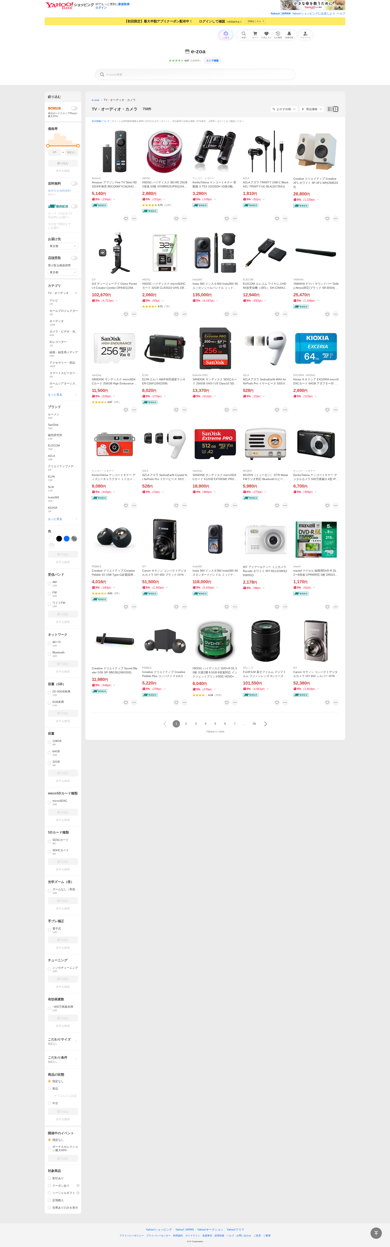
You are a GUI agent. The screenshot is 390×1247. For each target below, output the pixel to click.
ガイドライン (192, 1235)
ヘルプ (341, 13)
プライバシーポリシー (131, 1235)
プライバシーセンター (158, 1235)
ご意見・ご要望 (262, 1235)
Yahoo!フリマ (235, 1229)
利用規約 (178, 1235)
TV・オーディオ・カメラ (115, 109)
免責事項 (207, 1235)
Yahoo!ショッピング (159, 1229)
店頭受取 (54, 258)
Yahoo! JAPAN (280, 13)
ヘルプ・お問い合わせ (239, 1235)
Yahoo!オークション (210, 1229)
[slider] (48, 146)
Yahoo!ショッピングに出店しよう (313, 13)
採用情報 (219, 1235)
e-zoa (95, 100)
